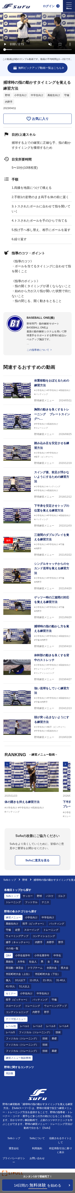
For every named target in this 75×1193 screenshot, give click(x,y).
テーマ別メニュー (16, 1019)
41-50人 (10, 986)
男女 (56, 961)
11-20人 (34, 980)
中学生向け (37, 95)
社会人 (33, 961)
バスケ (50, 896)
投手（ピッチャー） (33, 923)
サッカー (28, 896)
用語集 (9, 1073)
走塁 (17, 929)
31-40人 (60, 980)
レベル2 (37, 1026)
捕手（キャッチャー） (18, 942)
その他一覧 (12, 948)
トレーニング (13, 902)
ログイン (49, 6)
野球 (7, 95)
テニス (45, 902)
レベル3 (50, 1026)
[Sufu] (16, 6)
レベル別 (11, 1026)
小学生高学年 (41, 955)
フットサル (31, 902)
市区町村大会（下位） (47, 974)
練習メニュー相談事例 (18, 1057)
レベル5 (10, 1032)
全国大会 (52, 967)
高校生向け (54, 95)
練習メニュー (13, 917)
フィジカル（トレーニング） (35, 1032)
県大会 (64, 967)
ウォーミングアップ (17, 936)
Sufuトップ (9, 879)
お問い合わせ (37, 1158)
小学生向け (20, 95)
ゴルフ (61, 896)
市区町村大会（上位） (18, 974)
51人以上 (24, 986)
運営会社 (14, 1148)
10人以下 (20, 980)
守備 (66, 95)
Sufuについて (37, 1138)
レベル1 (24, 1026)
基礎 (54, 1038)
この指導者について (38, 349)
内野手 (8, 101)
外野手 (50, 942)
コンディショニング (43, 936)
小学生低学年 (22, 955)
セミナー (11, 993)
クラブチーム (35, 967)
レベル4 (63, 1026)
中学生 (57, 955)
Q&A (8, 955)
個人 (8, 980)
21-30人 (47, 980)
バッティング (56, 923)
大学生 (21, 961)
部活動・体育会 (14, 967)
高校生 (9, 961)
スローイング (31, 929)
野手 (60, 942)
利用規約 (37, 1148)
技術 (58, 1032)
